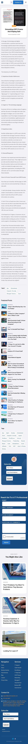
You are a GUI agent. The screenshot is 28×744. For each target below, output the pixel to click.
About (2, 667)
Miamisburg (5, 704)
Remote (23, 441)
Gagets (20, 436)
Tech (10, 446)
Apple (7, 433)
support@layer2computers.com (10, 695)
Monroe (11, 704)
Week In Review (22, 446)
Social (22, 444)
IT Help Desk (18, 672)
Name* (4, 500)
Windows (4, 449)
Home (14, 25)
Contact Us (18, 2)
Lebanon (19, 702)
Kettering (24, 701)
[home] (2, 2)
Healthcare (12, 438)
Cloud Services (18, 682)
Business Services (5, 670)
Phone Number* (7, 515)
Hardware (4, 438)
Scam (19, 294)
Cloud (3, 436)
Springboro (13, 701)
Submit (9, 478)
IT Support (17, 665)
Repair (3, 444)
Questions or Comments (11, 522)
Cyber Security (18, 667)
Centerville (18, 701)
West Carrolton (12, 702)
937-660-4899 (6, 698)
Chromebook (14, 288)
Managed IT (17, 680)
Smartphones (15, 444)
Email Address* (7, 507)
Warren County (6, 705)
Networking (17, 677)
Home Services (4, 672)
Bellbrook (15, 704)
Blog (2, 675)
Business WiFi (18, 685)
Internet (19, 438)
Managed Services (11, 294)
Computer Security (11, 291)
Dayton (8, 701)
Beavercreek (6, 702)
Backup (13, 433)
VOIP (14, 446)
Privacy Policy (4, 680)
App (8, 288)
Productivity (16, 441)
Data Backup (17, 670)
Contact (3, 677)
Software (4, 446)
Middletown (20, 704)
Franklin (23, 702)
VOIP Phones (18, 675)
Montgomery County (15, 705)
